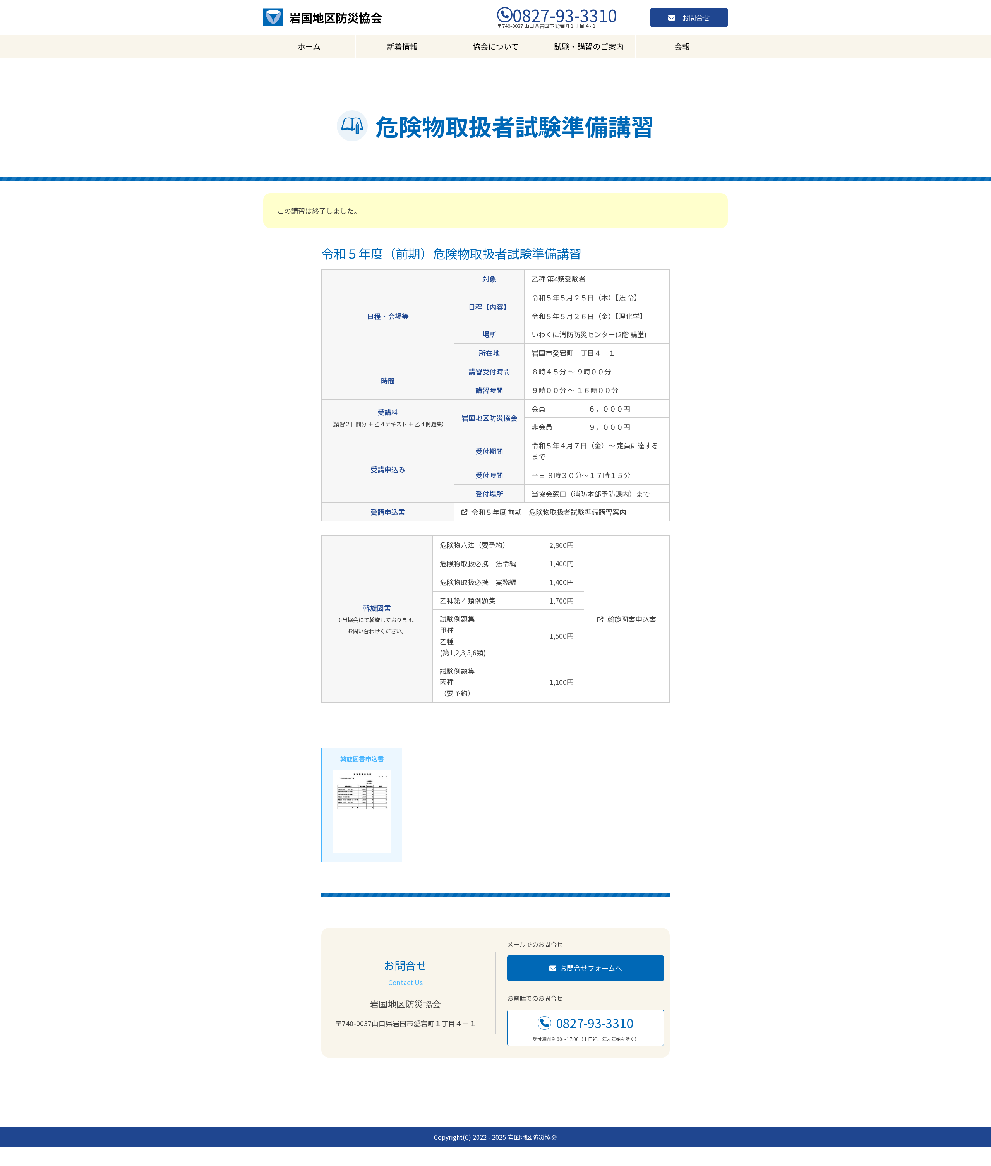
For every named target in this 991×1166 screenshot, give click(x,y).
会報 (682, 46)
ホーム (309, 46)
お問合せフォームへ (591, 968)
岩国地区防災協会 (335, 17)
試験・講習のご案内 (589, 46)
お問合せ (696, 17)
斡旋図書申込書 (631, 619)
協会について (496, 46)
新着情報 (402, 46)
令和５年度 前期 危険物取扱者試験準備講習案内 (548, 512)
